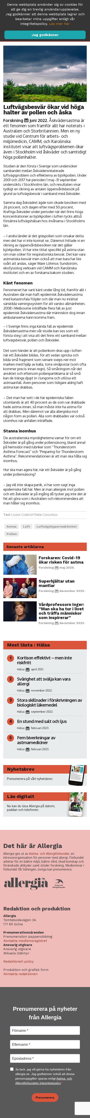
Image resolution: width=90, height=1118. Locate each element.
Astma (11, 526)
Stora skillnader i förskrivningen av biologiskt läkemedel (49, 702)
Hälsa (20, 669)
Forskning (13, 120)
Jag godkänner (45, 35)
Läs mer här (59, 24)
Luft (26, 526)
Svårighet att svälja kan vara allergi (43, 681)
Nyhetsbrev (20, 769)
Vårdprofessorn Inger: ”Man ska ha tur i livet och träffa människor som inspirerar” (61, 611)
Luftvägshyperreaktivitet (56, 526)
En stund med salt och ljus (42, 721)
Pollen (12, 534)
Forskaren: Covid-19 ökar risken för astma (61, 560)
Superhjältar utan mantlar (56, 583)
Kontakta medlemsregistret (25, 941)
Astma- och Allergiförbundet (49, 853)
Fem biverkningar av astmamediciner (36, 740)
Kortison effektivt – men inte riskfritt (44, 660)
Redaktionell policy (18, 961)
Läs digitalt (20, 796)
